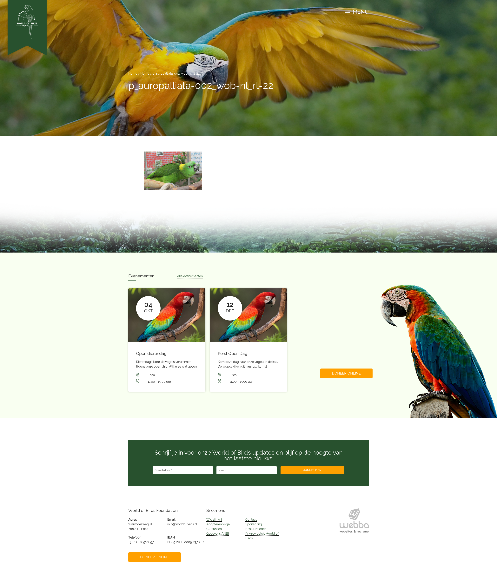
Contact (251, 519)
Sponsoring (253, 524)
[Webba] (354, 520)
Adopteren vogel (218, 524)
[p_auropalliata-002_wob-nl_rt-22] (173, 189)
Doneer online (346, 373)
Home (132, 73)
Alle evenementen (190, 276)
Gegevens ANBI (217, 533)
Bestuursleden (255, 529)
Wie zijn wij (214, 519)
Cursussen (214, 529)
